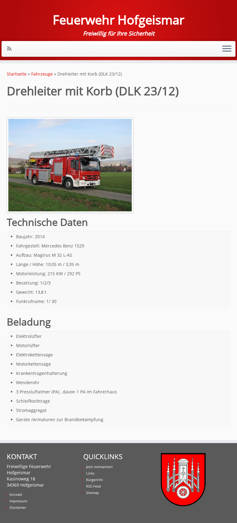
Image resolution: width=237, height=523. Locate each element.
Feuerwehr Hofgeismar (118, 19)
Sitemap (92, 492)
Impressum (18, 501)
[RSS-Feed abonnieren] (11, 48)
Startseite (17, 74)
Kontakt (16, 494)
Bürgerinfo (94, 479)
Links (90, 473)
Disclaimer (18, 507)
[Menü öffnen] (226, 49)
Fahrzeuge (42, 74)
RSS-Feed (93, 486)
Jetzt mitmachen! (99, 466)
